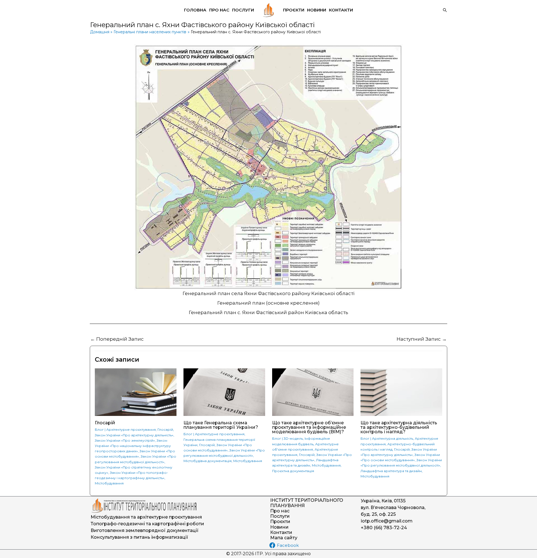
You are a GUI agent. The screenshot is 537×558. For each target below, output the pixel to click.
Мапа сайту (283, 537)
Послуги (243, 10)
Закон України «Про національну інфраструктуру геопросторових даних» (133, 445)
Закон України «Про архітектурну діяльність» (134, 435)
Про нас (219, 10)
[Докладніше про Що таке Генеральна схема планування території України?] (224, 392)
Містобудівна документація (207, 461)
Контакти (341, 10)
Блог (99, 429)
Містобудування (109, 483)
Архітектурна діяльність (392, 438)
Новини (316, 10)
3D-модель (293, 438)
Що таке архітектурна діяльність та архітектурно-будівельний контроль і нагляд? (399, 427)
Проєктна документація (293, 471)
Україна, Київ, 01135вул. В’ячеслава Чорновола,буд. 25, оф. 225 (393, 507)
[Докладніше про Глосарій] (135, 392)
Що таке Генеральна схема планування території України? (220, 425)
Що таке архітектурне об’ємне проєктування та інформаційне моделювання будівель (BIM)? (309, 427)
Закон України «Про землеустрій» (125, 440)
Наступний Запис (422, 339)
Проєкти (293, 10)
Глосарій (105, 422)
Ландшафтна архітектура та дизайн (391, 471)
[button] (445, 10)
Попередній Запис (117, 339)
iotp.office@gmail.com (387, 521)
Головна (195, 10)
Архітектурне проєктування (131, 429)
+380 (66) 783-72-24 (384, 527)
